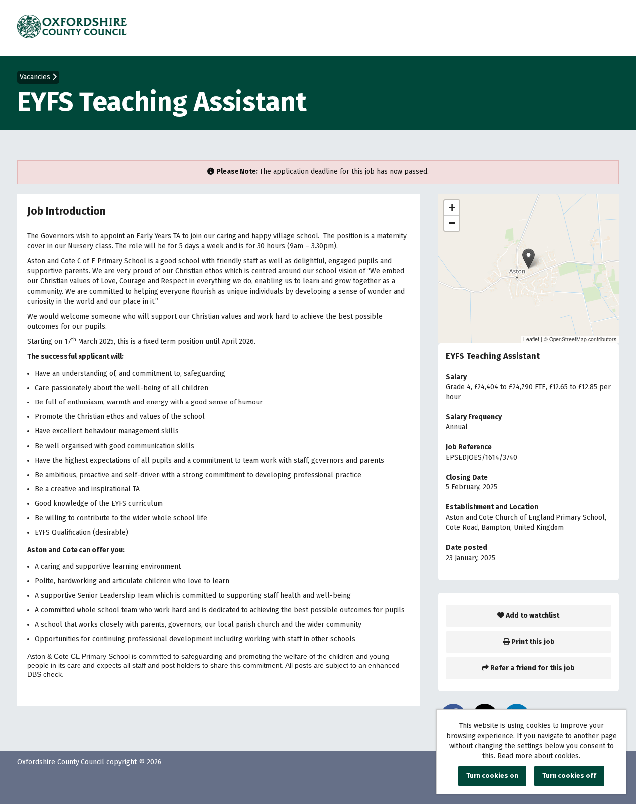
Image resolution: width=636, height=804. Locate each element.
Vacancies (36, 77)
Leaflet (531, 339)
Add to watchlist (531, 615)
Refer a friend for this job (532, 668)
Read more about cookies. (538, 756)
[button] (528, 258)
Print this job (532, 642)
